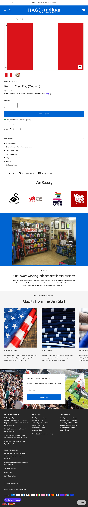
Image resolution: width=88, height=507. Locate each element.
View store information (12, 125)
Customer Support (47, 173)
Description (8, 138)
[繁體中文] (3, 504)
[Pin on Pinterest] (13, 129)
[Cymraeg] (14, 504)
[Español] (11, 504)
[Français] (8, 504)
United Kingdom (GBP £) (12, 483)
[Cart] (83, 10)
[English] (5, 504)
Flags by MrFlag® (10, 81)
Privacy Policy (8, 472)
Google (38, 434)
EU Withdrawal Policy (10, 476)
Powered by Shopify (21, 489)
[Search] (10, 10)
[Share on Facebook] (10, 129)
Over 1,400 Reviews (28, 173)
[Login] (78, 10)
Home (6, 19)
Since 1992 (11, 173)
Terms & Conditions (10, 468)
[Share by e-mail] (20, 129)
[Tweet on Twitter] (16, 129)
